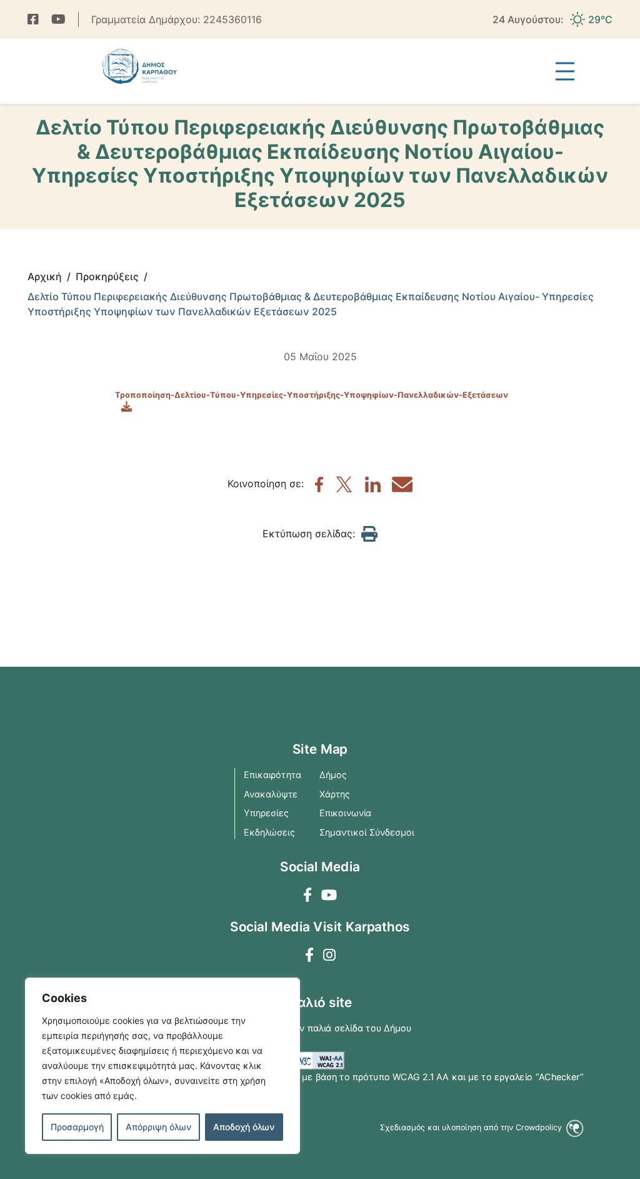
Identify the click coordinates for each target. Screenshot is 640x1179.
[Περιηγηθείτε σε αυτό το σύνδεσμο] (33, 19)
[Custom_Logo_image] (139, 66)
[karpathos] (319, 488)
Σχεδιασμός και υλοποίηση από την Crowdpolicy (472, 1127)
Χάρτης (335, 793)
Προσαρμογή (77, 1126)
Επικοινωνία (345, 813)
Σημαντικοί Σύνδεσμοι (366, 831)
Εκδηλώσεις (269, 831)
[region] (162, 1066)
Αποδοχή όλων (243, 1126)
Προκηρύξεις (107, 276)
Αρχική (45, 276)
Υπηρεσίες (266, 813)
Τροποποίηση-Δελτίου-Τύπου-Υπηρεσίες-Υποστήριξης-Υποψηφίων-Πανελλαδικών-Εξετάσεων (311, 395)
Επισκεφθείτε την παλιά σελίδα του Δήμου (320, 1028)
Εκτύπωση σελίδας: (308, 533)
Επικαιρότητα (272, 775)
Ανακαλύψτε (271, 793)
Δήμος (333, 775)
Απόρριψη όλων (158, 1126)
